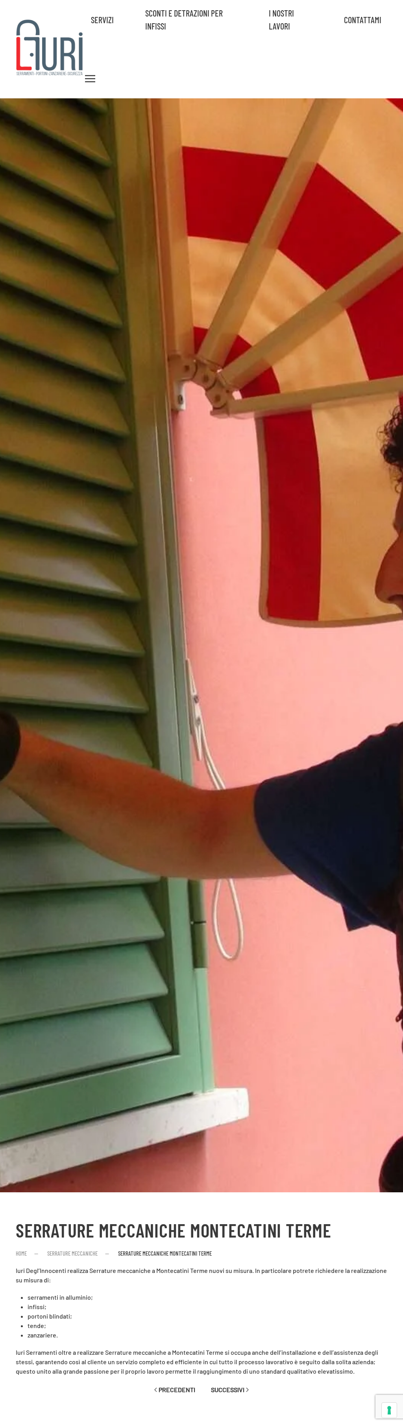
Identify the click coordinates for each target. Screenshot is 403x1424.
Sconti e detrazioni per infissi (184, 19)
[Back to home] (50, 49)
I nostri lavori (281, 19)
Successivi (227, 1389)
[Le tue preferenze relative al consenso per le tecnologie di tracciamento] (389, 1410)
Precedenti (177, 1389)
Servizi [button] (102, 20)
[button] (90, 78)
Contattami (362, 20)
